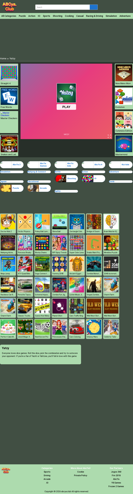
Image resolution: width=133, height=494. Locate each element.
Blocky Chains (41, 252)
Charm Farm (109, 295)
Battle (58, 172)
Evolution (120, 107)
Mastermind (121, 154)
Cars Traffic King (76, 316)
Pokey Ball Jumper (42, 231)
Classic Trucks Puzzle (27, 316)
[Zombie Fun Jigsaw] (59, 292)
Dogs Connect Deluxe (44, 274)
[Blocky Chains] (42, 249)
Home (3, 58)
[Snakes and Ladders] (9, 151)
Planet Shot (57, 316)
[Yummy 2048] (59, 270)
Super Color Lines (76, 252)
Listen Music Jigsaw (78, 295)
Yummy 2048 (57, 274)
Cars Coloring (75, 337)
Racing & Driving (94, 16)
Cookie (80, 472)
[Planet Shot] (59, 313)
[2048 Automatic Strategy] (111, 270)
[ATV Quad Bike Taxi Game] (25, 270)
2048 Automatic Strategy (114, 274)
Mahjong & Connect (36, 172)
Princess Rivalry (24, 252)
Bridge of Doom (93, 231)
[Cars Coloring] (76, 334)
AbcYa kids (70, 164)
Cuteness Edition (123, 130)
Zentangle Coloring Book (79, 231)
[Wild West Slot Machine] (94, 313)
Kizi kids (125, 164)
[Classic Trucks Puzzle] (25, 313)
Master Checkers (9, 118)
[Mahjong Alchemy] (8, 249)
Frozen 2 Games (116, 486)
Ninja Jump (5, 274)
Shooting (57, 16)
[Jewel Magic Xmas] (25, 334)
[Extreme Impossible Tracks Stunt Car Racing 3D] (42, 292)
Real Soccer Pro (41, 337)
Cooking (69, 16)
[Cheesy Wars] (94, 334)
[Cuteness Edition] (123, 128)
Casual (80, 16)
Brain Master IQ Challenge (114, 231)
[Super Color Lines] (76, 249)
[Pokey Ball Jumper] (42, 228)
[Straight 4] (9, 80)
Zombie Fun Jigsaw (60, 295)
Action (31, 16)
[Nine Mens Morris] (123, 80)
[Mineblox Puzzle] (111, 249)
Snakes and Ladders (9, 154)
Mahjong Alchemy (8, 252)
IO (39, 16)
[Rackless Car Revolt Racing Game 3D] (8, 292)
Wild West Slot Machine (96, 316)
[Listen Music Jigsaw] (76, 292)
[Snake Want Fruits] (94, 249)
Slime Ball (56, 231)
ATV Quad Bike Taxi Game (28, 274)
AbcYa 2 (17, 164)
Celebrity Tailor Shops (113, 337)
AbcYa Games (43, 164)
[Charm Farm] (111, 292)
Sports (46, 16)
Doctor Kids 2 (6, 231)
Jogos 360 (116, 472)
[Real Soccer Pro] (42, 334)
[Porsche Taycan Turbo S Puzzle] (25, 292)
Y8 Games (116, 483)
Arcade (43, 188)
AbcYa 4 (98, 164)
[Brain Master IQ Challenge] (111, 228)
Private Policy (80, 475)
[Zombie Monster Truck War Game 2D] (94, 270)
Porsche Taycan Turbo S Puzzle (31, 295)
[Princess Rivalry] (25, 249)
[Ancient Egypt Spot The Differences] (76, 270)
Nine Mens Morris (123, 83)
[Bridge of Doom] (94, 228)
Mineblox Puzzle (110, 252)
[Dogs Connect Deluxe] (42, 270)
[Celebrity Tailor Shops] (111, 334)
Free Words (6, 107)
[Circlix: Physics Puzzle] (25, 228)
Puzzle (22, 16)
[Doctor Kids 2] (8, 228)
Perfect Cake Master (9, 337)
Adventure (125, 16)
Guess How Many (42, 316)
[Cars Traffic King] (76, 313)
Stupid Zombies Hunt (95, 295)
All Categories (8, 16)
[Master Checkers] (9, 115)
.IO (47, 483)
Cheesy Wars (92, 337)
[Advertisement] (66, 37)
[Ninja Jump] (8, 270)
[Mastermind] (123, 151)
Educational (33, 181)
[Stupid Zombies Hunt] (94, 292)
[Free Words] (9, 104)
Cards (111, 181)
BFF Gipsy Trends (59, 252)
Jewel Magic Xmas (26, 337)
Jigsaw (3, 181)
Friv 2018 (116, 475)
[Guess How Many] (42, 313)
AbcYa (116, 479)
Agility (58, 191)
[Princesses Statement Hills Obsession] (59, 334)
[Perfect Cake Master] (8, 334)
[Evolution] (123, 104)
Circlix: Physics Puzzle (27, 231)
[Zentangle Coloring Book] (76, 228)
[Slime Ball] (59, 228)
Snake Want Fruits (94, 252)
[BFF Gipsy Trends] (59, 249)
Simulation (111, 16)
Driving (47, 475)
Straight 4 (6, 83)
